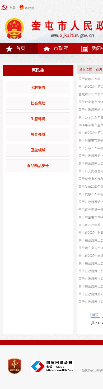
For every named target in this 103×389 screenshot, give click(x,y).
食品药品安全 (38, 166)
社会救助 (38, 103)
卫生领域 (38, 150)
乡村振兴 (38, 88)
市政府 (61, 48)
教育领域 (38, 134)
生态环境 (38, 119)
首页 (20, 48)
